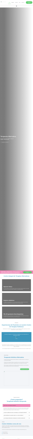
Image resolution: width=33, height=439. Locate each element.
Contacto (22, 2)
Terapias (16, 2)
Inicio (9, 2)
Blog (19, 2)
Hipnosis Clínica (7, 286)
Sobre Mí (12, 2)
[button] (16, 6)
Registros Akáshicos (8, 300)
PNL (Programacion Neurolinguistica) (13, 314)
